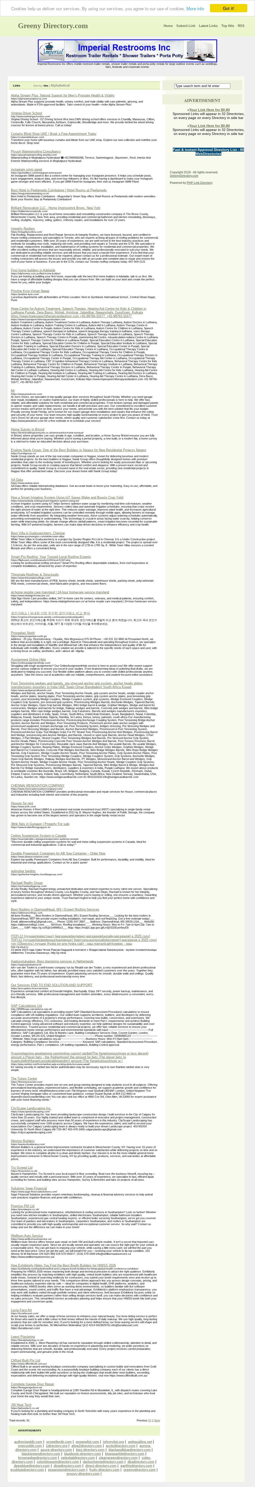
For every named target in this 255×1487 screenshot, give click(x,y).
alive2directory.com (86, 1446)
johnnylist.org (113, 1442)
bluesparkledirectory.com (124, 1454)
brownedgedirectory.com (37, 1458)
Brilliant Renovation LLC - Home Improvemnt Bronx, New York (55, 208)
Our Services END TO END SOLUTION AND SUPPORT (51, 985)
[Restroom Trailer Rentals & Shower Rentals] (127, 61)
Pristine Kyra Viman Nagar (30, 291)
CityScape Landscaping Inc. (31, 1108)
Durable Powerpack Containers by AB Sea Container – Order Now (58, 853)
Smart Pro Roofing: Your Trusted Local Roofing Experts (51, 557)
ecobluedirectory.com (27, 1470)
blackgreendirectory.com (41, 1454)
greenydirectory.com (140, 1470)
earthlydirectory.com (136, 1466)
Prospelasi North (23, 633)
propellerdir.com (59, 1442)
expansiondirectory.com (66, 1470)
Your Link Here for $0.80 (209, 110)
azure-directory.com (56, 1450)
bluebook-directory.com (82, 1454)
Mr (13, 391)
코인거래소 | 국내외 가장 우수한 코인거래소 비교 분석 (50, 613)
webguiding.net (140, 1442)
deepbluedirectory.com (32, 1466)
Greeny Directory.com (53, 25)
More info (195, 8)
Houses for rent (22, 803)
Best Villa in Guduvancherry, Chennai (38, 533)
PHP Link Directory (199, 183)
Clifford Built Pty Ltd (25, 1360)
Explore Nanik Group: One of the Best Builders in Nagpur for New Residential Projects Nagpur (78, 450)
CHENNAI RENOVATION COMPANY (37, 785)
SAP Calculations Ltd (26, 1006)
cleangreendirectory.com (118, 1458)
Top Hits (227, 26)
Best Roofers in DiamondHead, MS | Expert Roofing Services (55, 909)
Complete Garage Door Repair (32, 1384)
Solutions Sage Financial (29, 1188)
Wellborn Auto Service (27, 1236)
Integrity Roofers (23, 228)
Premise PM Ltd (22, 1206)
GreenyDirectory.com (184, 176)
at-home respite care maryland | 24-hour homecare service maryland (60, 592)
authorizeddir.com (28, 1442)
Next (157, 1420)
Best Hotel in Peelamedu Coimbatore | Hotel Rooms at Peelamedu (59, 190)
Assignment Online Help (28, 659)
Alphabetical (60, 85)
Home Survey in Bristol (27, 429)
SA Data (17, 480)
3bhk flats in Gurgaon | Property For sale (40, 824)
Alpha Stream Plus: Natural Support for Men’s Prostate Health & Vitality (63, 95)
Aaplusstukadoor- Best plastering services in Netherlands (52, 961)
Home (168, 26)
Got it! (228, 8)
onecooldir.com (30, 1446)
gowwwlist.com (87, 1442)
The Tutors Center (24, 1078)
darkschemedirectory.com (103, 1462)
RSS (241, 26)
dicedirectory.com (67, 1466)
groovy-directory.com (83, 1474)
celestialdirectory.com (78, 1458)
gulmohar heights (23, 871)
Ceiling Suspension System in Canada (38, 836)
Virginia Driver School (26, 113)
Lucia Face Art (21, 1310)
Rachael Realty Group (27, 883)
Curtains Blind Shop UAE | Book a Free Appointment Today (53, 134)
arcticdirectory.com (120, 1446)
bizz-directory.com (90, 1450)
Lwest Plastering (23, 1337)
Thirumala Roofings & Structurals (35, 574)
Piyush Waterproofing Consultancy (36, 151)
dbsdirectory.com (141, 1462)
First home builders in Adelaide (33, 270)
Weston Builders (23, 1141)
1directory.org (56, 1446)
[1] (149, 1420)
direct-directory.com (101, 1466)
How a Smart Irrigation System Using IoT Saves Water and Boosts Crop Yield (67, 497)
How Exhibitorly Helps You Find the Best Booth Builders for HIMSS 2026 (63, 1265)
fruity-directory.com (104, 1470)
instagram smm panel (26, 169)
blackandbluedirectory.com (130, 1450)
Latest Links (208, 26)
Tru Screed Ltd (21, 1167)
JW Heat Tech (21, 1405)
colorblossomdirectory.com (58, 1462)
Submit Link (185, 26)
